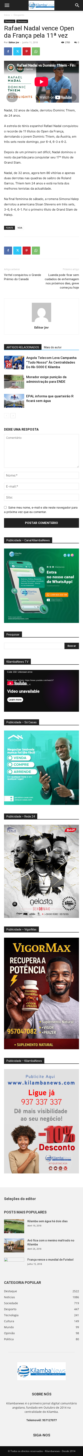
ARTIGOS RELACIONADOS (22, 347)
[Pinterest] (27, 51)
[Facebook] (8, 51)
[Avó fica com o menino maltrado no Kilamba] (14, 1245)
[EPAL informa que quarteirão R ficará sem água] (14, 401)
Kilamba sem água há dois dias (47, 1221)
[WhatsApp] (36, 51)
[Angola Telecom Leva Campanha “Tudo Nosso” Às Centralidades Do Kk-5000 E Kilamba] (14, 362)
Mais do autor (53, 347)
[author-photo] (41, 322)
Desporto (19, 15)
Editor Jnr (14, 42)
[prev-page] (6, 415)
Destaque (22, 21)
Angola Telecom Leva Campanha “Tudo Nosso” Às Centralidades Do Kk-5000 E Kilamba (51, 362)
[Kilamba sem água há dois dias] (14, 1226)
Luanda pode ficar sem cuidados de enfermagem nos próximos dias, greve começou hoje (62, 281)
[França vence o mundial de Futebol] (14, 1265)
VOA (20, 227)
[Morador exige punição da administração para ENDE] (14, 382)
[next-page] (13, 415)
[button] (6, 5)
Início (7, 15)
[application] (41, 691)
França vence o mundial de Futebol (50, 1259)
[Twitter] (17, 51)
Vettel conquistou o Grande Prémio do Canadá (22, 277)
